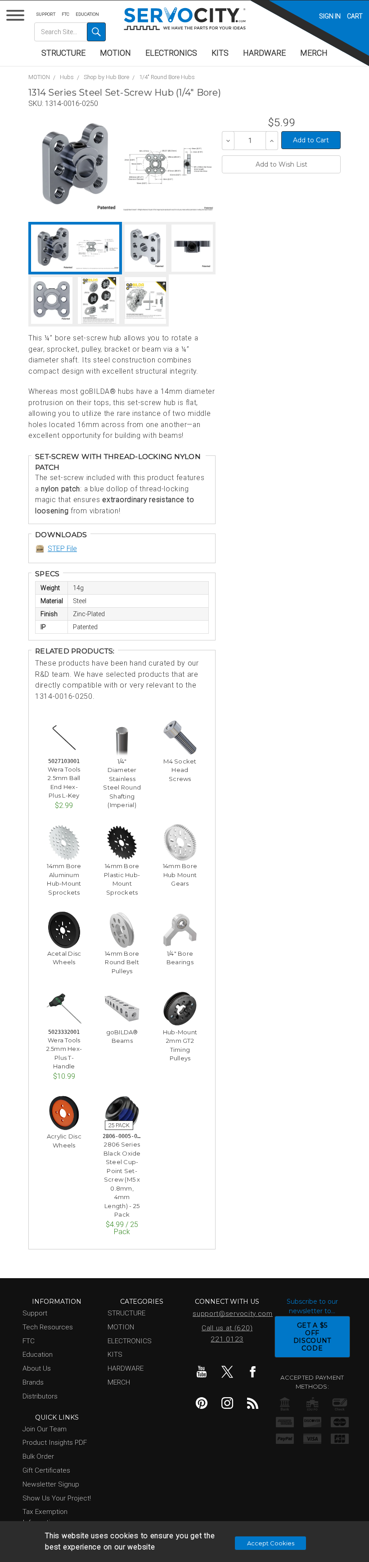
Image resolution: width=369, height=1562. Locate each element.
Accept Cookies (270, 1543)
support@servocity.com (229, 1314)
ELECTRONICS (171, 53)
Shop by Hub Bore (106, 77)
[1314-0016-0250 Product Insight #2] (145, 300)
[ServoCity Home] (184, 19)
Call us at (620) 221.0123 (227, 1333)
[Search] (96, 31)
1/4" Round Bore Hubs (167, 77)
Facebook (253, 1371)
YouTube (201, 1371)
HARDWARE (264, 53)
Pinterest (201, 1403)
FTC (65, 14)
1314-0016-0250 (71, 103)
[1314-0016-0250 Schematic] (168, 166)
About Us (36, 1368)
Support (45, 14)
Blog (253, 1403)
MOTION (115, 53)
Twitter (227, 1371)
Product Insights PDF (54, 1442)
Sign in (330, 16)
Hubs (67, 77)
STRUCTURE (63, 53)
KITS (220, 53)
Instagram (227, 1403)
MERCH (314, 53)
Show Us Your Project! (56, 1498)
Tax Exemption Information (45, 1517)
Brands (33, 1382)
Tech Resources (47, 1327)
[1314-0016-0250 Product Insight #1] (98, 300)
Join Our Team (44, 1429)
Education (87, 14)
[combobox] (70, 31)
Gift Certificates (46, 1470)
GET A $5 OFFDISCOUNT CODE (312, 1336)
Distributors (40, 1396)
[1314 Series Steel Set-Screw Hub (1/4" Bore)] (75, 166)
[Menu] (17, 17)
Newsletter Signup (50, 1484)
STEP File (62, 548)
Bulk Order (38, 1456)
